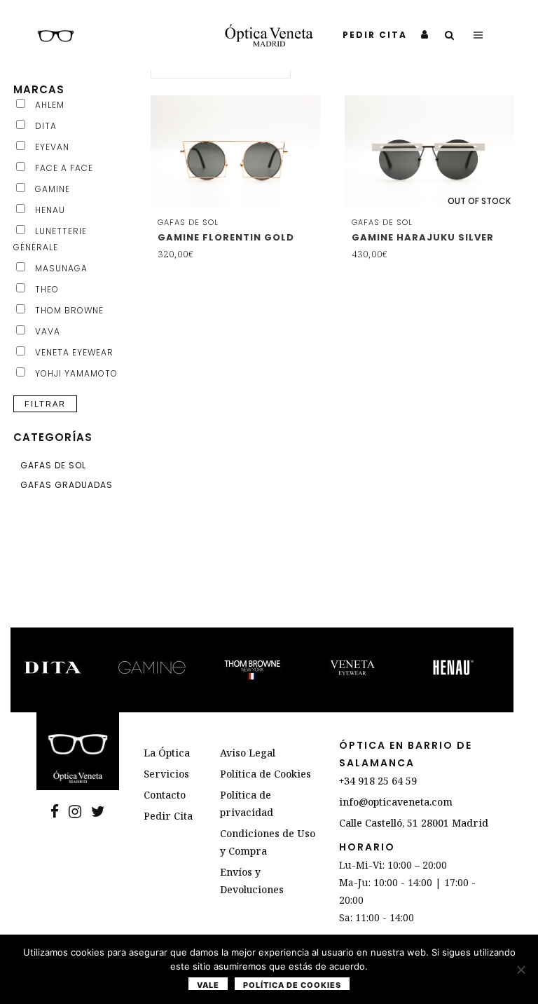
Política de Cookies (265, 773)
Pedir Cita (168, 815)
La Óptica (167, 752)
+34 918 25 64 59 (378, 780)
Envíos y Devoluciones (252, 880)
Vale (208, 985)
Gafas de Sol (53, 465)
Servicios (166, 773)
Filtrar (45, 404)
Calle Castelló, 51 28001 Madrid (413, 822)
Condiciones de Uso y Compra (267, 842)
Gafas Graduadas (66, 485)
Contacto (165, 794)
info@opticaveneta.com (396, 801)
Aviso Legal (247, 752)
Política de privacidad (246, 803)
